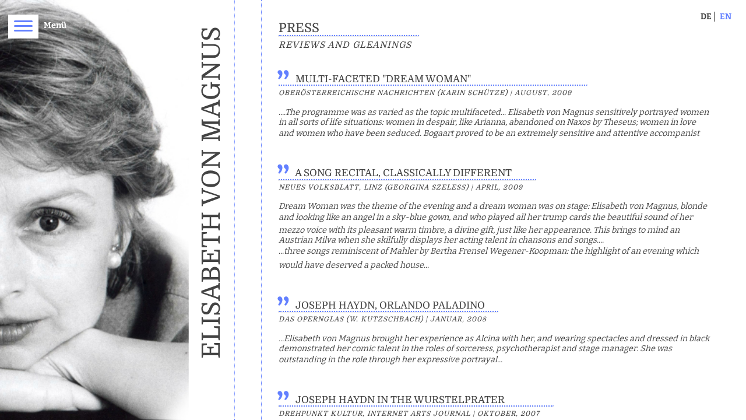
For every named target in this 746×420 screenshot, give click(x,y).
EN (725, 17)
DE (706, 17)
